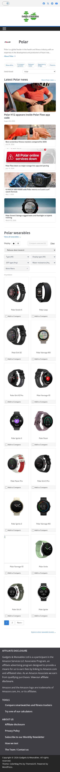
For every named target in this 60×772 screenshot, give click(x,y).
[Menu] (4, 29)
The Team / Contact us (17, 749)
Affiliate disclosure (15, 724)
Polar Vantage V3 (43, 395)
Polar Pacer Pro (17, 481)
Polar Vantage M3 (43, 352)
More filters (10, 268)
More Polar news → (48, 80)
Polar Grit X (16, 609)
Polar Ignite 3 (16, 438)
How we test (11, 743)
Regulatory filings (42, 65)
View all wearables (12, 237)
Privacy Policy (12, 730)
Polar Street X (16, 310)
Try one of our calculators (18, 711)
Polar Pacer (43, 438)
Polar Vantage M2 (43, 524)
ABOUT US (8, 719)
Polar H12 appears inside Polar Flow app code (27, 116)
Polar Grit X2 (17, 352)
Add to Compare (14, 316)
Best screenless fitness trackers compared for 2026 (26, 142)
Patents (52, 65)
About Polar (9, 56)
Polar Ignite (43, 609)
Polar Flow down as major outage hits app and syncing (27, 166)
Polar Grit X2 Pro (16, 395)
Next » (19, 622)
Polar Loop (43, 310)
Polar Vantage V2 (16, 566)
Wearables (9, 65)
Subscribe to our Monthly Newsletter (24, 737)
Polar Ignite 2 (16, 524)
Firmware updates (20, 65)
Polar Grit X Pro (43, 481)
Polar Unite (43, 566)
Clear (53, 243)
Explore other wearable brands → (43, 632)
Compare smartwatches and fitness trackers (28, 705)
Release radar (31, 65)
